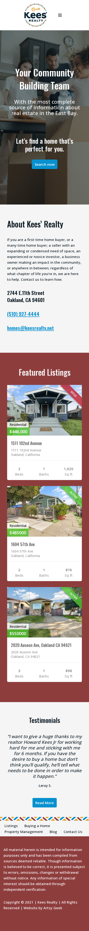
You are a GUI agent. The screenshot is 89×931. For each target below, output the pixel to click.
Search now (45, 164)
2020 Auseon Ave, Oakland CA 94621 (41, 645)
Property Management (24, 831)
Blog (53, 831)
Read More (44, 802)
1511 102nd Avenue (26, 443)
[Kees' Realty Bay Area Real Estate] (35, 15)
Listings (11, 825)
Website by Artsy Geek (42, 907)
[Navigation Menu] (60, 15)
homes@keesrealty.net (30, 327)
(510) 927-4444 (23, 313)
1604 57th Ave (23, 544)
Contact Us (73, 831)
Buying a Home (37, 825)
